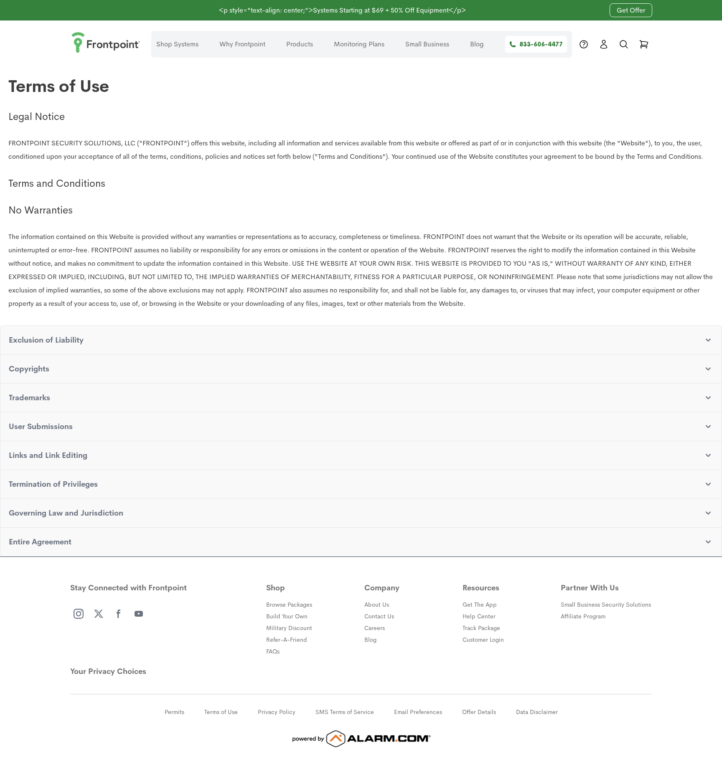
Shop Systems (177, 44)
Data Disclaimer (537, 712)
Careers (374, 628)
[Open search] (624, 44)
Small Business (427, 44)
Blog (477, 44)
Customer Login (483, 639)
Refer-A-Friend (286, 639)
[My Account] (604, 44)
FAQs (273, 651)
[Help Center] (584, 44)
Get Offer (631, 10)
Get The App (480, 604)
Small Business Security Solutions (606, 604)
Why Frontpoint (242, 44)
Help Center (479, 616)
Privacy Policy (276, 712)
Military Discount (289, 628)
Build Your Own (287, 616)
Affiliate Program (583, 616)
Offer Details (479, 712)
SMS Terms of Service (344, 712)
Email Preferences (418, 712)
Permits (174, 712)
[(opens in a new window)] (79, 614)
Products (299, 44)
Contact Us (379, 616)
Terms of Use (221, 712)
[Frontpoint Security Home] (105, 42)
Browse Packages (289, 604)
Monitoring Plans (359, 44)
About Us (376, 604)
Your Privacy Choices (108, 671)
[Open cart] (644, 44)
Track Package (481, 628)
